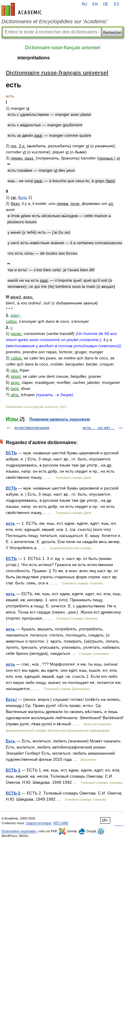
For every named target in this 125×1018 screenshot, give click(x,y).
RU (84, 4)
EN (95, 4)
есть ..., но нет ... (99, 427)
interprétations (33, 57)
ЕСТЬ (11, 453)
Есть (10, 741)
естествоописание (32, 427)
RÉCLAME (60, 823)
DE (105, 4)
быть (22, 197)
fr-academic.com (22, 9)
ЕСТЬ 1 (13, 770)
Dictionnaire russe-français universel (62, 47)
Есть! (11, 699)
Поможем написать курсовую (59, 419)
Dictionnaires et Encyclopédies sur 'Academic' (54, 21)
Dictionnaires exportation (18, 831)
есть (10, 523)
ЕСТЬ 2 (13, 793)
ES (116, 4)
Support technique (38, 823)
